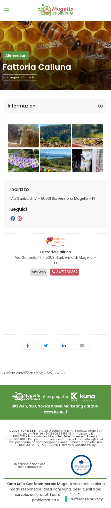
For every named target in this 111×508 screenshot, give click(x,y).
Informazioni (22, 106)
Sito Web (39, 272)
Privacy (66, 445)
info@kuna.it (84, 433)
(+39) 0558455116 (59, 433)
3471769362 (66, 271)
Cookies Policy (85, 445)
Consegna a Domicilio (19, 77)
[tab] (55, 106)
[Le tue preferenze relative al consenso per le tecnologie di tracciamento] (84, 499)
